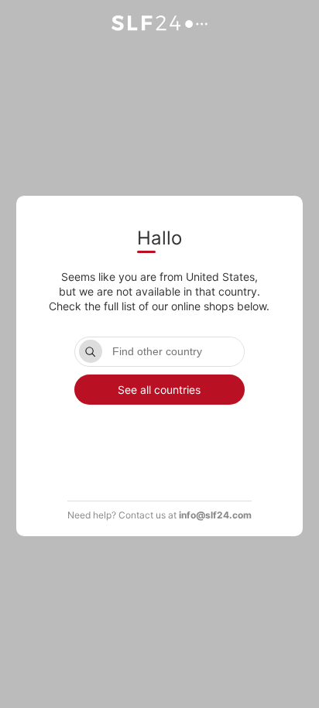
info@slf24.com (215, 515)
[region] (159, 443)
